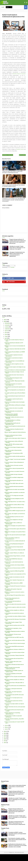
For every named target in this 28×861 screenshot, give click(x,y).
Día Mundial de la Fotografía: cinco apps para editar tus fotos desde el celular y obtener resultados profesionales (13, 200)
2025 (5, 321)
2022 (5, 735)
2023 (5, 733)
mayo (6, 336)
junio (6, 334)
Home (2, 7)
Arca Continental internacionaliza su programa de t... (13, 602)
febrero (6, 727)
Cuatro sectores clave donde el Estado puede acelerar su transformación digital (12, 172)
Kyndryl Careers (20, 149)
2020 (5, 738)
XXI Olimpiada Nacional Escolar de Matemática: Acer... (12, 424)
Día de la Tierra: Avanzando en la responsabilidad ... (12, 599)
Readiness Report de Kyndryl (19, 73)
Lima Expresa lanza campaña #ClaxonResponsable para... (11, 415)
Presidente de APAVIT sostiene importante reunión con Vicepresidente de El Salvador (17, 834)
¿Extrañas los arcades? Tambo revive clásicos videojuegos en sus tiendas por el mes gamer (17, 248)
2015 (5, 742)
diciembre (7, 323)
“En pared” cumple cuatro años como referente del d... (13, 662)
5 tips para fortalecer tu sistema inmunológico (15, 369)
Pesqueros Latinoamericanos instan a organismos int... (13, 436)
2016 (5, 740)
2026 (5, 319)
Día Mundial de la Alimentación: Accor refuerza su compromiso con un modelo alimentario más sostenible (17, 845)
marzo (6, 725)
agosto (6, 330)
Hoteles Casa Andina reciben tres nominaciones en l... (12, 538)
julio (6, 332)
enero (6, 729)
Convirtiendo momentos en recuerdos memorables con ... (13, 384)
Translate (12, 267)
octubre (7, 327)
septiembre (7, 328)
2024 (5, 731)
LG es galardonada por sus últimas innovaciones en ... (12, 421)
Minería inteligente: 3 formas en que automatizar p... (13, 635)
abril (6, 338)
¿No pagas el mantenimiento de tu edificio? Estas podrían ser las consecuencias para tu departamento (16, 823)
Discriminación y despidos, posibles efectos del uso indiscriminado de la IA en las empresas (17, 839)
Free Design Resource (19, 852)
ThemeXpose (11, 852)
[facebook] (24, 3)
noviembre (7, 325)
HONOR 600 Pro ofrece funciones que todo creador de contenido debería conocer (13, 186)
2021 (5, 737)
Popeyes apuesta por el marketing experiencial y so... (12, 713)
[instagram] (26, 3)
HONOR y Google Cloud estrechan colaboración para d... (12, 668)
